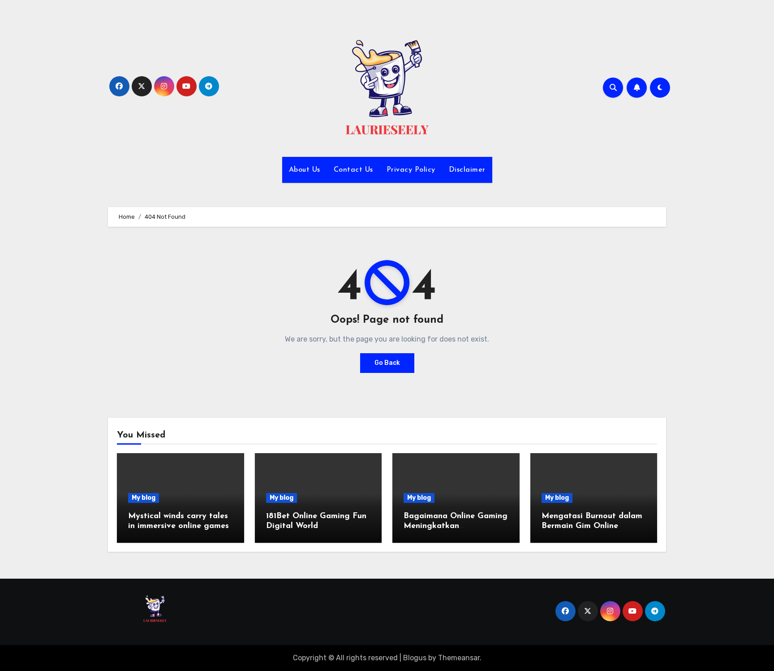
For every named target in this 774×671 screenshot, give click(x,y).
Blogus (414, 658)
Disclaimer (467, 169)
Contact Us (353, 169)
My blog (143, 498)
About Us (304, 169)
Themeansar (459, 658)
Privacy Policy (411, 169)
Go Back (387, 363)
